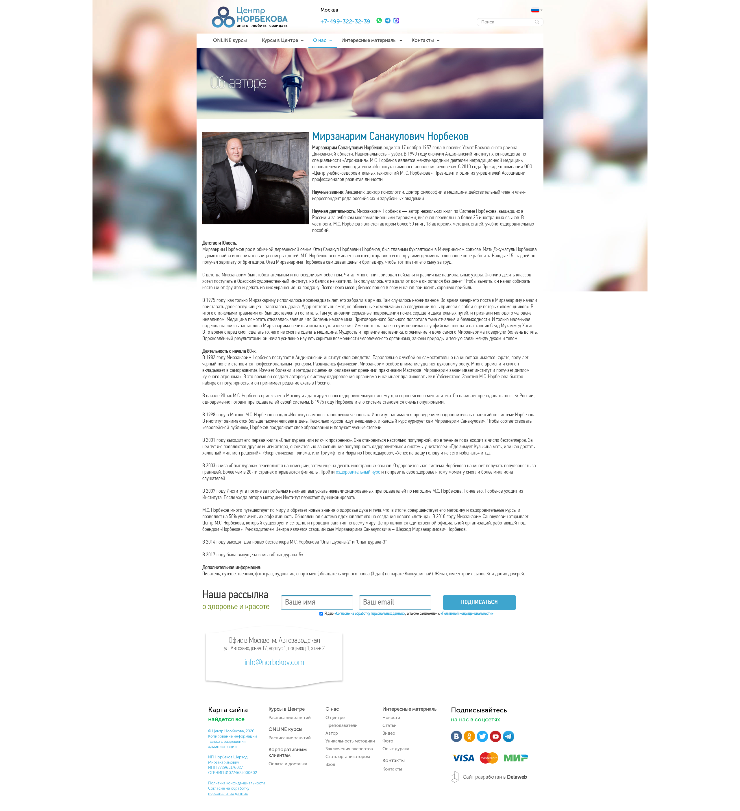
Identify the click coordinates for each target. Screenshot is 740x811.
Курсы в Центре (280, 40)
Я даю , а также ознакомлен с (409, 614)
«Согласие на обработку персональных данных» (369, 614)
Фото (387, 741)
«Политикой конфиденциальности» (467, 614)
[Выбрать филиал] (535, 9)
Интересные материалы (369, 40)
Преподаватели (341, 725)
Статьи (389, 725)
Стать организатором (347, 756)
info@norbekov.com (274, 663)
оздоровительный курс (358, 472)
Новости (391, 717)
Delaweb (517, 777)
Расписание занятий (290, 717)
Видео (388, 733)
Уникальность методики (350, 741)
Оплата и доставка (288, 763)
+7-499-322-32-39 (345, 21)
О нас (319, 40)
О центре (335, 717)
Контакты (423, 40)
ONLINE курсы (230, 40)
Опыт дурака (395, 748)
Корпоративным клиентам (288, 752)
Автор (331, 733)
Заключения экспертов (349, 748)
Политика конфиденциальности (236, 783)
